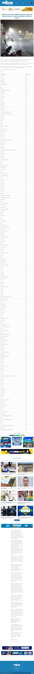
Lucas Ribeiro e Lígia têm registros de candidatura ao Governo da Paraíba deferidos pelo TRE (8, 502)
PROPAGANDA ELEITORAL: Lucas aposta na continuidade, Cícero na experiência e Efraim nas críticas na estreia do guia (24, 503)
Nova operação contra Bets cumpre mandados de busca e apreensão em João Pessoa (8, 517)
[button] (17, 3)
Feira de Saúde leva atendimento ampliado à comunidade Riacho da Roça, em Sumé (7, 474)
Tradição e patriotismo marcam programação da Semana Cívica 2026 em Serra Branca (24, 517)
